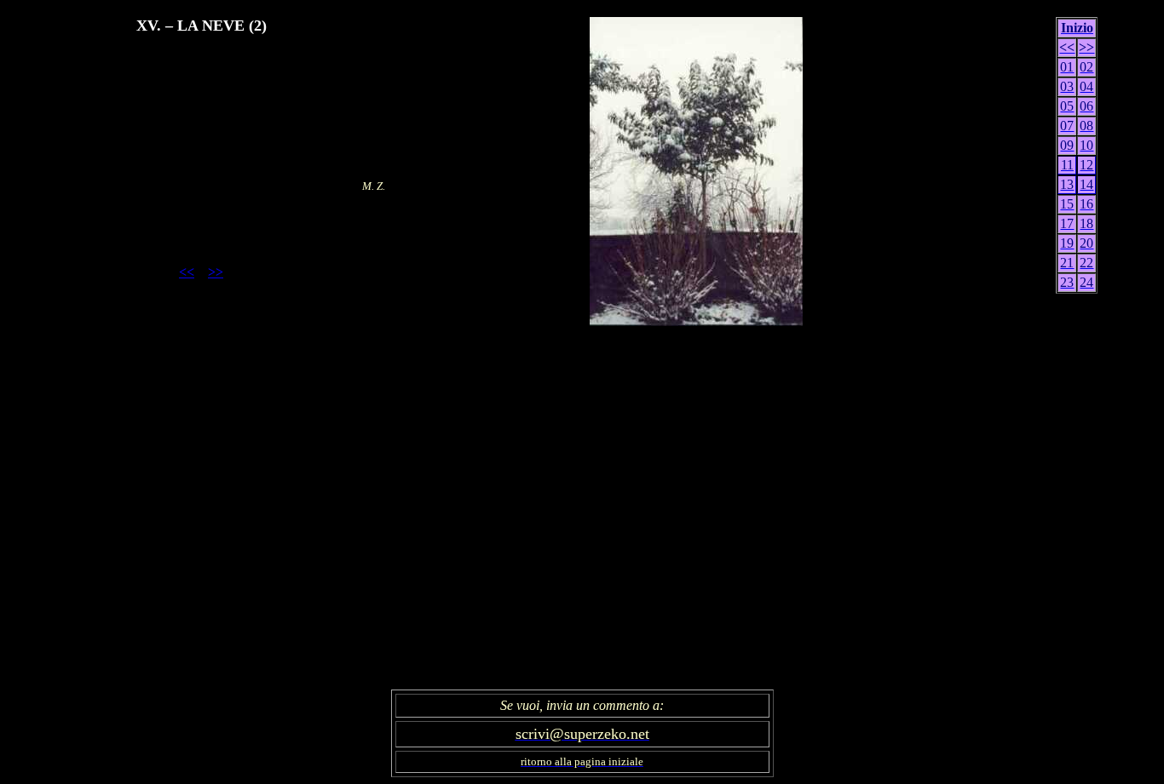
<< (186, 272)
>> (215, 272)
